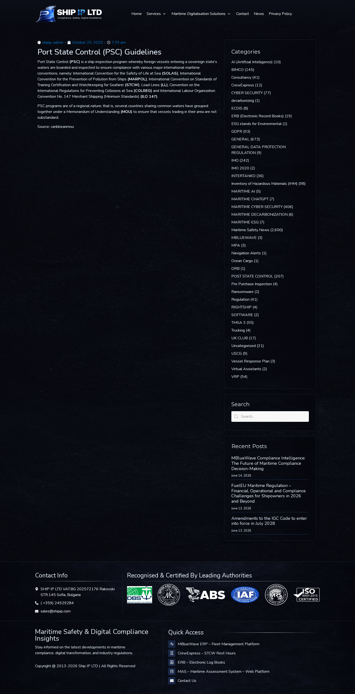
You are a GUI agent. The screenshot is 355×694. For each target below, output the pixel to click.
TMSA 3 (238, 322)
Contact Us (187, 680)
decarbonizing (242, 100)
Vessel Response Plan (250, 361)
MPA (235, 245)
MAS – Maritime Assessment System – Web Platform (224, 671)
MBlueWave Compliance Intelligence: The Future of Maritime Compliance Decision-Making (268, 463)
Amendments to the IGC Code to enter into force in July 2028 (269, 521)
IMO (235, 160)
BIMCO (237, 69)
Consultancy (241, 77)
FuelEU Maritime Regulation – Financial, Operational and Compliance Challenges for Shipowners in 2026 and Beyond (268, 493)
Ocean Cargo (242, 261)
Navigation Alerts (246, 253)
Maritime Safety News (250, 230)
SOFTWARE (242, 315)
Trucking (238, 330)
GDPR (236, 131)
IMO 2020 (240, 168)
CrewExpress (242, 85)
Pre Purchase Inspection (251, 284)
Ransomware (242, 291)
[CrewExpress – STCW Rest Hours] (171, 653)
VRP (235, 376)
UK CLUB (239, 338)
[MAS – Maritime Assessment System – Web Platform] (171, 671)
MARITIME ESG (245, 222)
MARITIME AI (243, 191)
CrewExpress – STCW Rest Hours (207, 653)
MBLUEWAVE (244, 237)
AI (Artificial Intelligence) (252, 62)
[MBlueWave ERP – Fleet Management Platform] (171, 644)
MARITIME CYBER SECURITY (257, 206)
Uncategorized (243, 345)
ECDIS (236, 108)
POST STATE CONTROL (252, 276)
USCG (236, 353)
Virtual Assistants (246, 369)
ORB (235, 268)
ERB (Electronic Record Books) (257, 116)
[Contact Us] (171, 680)
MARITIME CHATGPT (250, 199)
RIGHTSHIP (241, 307)
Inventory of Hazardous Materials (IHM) (264, 183)
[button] (156, 14)
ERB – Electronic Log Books (201, 662)
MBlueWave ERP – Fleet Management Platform (218, 644)
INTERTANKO (243, 176)
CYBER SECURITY (247, 93)
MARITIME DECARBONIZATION (259, 214)
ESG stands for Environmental (256, 123)
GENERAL (240, 139)
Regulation (240, 299)
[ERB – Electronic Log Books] (171, 662)
